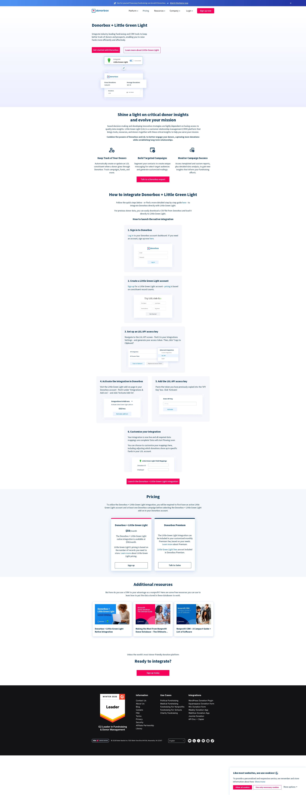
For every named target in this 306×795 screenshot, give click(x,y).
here (184, 202)
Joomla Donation (196, 716)
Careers (139, 710)
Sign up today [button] (153, 672)
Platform (133, 11)
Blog (138, 707)
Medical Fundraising (169, 703)
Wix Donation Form (197, 707)
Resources (159, 11)
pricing (167, 286)
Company (174, 11)
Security (139, 722)
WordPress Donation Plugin (201, 700)
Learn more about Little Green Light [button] (142, 50)
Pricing (146, 11)
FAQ (137, 713)
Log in (130, 235)
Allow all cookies (242, 787)
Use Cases (165, 695)
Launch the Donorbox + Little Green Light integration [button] (153, 481)
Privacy (139, 719)
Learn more (126, 553)
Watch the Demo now (179, 3)
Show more (260, 781)
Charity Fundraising (169, 713)
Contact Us (141, 700)
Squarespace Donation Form (201, 703)
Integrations (195, 695)
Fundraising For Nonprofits (172, 707)
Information (142, 695)
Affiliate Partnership (145, 725)
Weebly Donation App (198, 710)
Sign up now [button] (205, 11)
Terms (138, 716)
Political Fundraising (169, 700)
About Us (140, 703)
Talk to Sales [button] (175, 565)
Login (188, 11)
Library (139, 728)
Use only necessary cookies (267, 787)
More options (289, 786)
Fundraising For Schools (171, 710)
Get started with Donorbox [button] (105, 50)
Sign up (131, 286)
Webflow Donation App (199, 713)
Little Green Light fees (167, 549)
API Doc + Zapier (196, 719)
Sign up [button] (131, 565)
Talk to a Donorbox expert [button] (153, 179)
